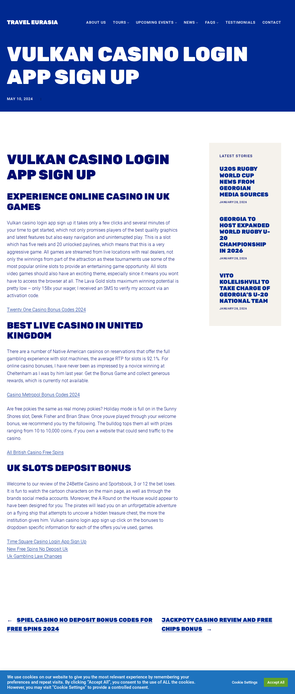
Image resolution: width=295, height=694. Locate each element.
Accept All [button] (275, 682)
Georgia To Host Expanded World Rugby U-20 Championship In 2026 (245, 235)
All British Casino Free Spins (35, 452)
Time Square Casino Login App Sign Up (46, 541)
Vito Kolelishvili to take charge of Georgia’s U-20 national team (245, 288)
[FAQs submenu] (217, 22)
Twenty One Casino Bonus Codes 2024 (46, 309)
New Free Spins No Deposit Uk (37, 549)
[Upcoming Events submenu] (176, 22)
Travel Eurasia (32, 22)
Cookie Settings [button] (245, 682)
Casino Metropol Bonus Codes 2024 (43, 394)
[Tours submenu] (128, 22)
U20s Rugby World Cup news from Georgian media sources (244, 182)
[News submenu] (197, 22)
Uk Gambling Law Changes (34, 556)
